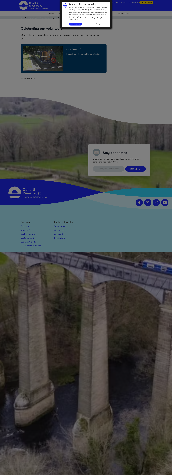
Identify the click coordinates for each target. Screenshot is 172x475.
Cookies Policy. (75, 16)
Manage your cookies (101, 24)
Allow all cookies (75, 24)
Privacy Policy (72, 19)
